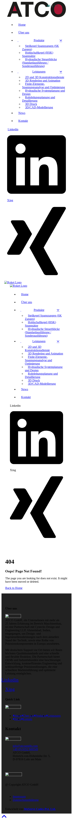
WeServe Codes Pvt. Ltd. (39, 809)
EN (56, 5)
